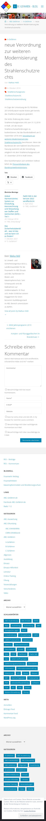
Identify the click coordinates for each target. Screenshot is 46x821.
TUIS (6, 687)
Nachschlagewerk (18, 678)
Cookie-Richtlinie (30, 811)
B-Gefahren (10, 546)
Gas (6, 659)
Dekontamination (21, 644)
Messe (25, 673)
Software (35, 683)
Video (6, 593)
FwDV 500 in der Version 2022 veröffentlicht (30, 198)
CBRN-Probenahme (12, 640)
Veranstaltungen (10, 584)
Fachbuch (22, 654)
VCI (13, 687)
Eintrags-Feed (9, 709)
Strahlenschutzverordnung (15, 99)
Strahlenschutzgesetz (16, 92)
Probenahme (33, 678)
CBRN (36, 635)
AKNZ (36, 621)
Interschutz (9, 673)
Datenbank (27, 640)
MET (6, 678)
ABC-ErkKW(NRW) (12, 528)
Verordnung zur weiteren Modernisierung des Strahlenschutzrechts (20, 139)
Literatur (7, 572)
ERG (6, 654)
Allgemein (7, 555)
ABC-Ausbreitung (11, 621)
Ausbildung (8, 559)
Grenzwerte (32, 663)
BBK (38, 625)
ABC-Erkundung (10, 523)
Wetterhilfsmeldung (12, 692)
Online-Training (10, 576)
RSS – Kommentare (11, 463)
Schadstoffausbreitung (20, 683)
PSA (6, 683)
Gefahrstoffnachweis (19, 659)
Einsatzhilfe (31, 649)
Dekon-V (8, 644)
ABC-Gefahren (14, 21)
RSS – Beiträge (9, 459)
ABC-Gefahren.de (11, 498)
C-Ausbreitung (10, 635)
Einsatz (6, 563)
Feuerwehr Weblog (11, 476)
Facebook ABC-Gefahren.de (15, 502)
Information (9, 668)
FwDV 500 (33, 654)
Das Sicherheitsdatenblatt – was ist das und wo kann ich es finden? (13, 231)
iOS (18, 673)
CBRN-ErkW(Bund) (12, 533)
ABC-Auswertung (10, 519)
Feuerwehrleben (10, 481)
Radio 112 (8, 506)
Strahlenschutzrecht (13, 95)
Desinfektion (9, 649)
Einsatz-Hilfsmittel (11, 567)
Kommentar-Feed (11, 713)
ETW (13, 654)
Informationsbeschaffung (27, 668)
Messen (34, 673)
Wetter (27, 687)
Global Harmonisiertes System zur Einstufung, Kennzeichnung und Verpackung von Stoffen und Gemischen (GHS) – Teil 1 (13, 206)
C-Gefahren (10, 550)
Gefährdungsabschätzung (14, 663)
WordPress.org (9, 717)
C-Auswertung (24, 635)
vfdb (19, 687)
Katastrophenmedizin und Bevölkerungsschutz (22, 485)
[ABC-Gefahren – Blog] (6, 6)
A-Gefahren (27, 21)
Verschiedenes (10, 589)
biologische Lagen (12, 630)
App (6, 625)
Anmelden (8, 705)
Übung (6, 580)
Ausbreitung (28, 625)
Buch (24, 630)
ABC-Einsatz (25, 621)
